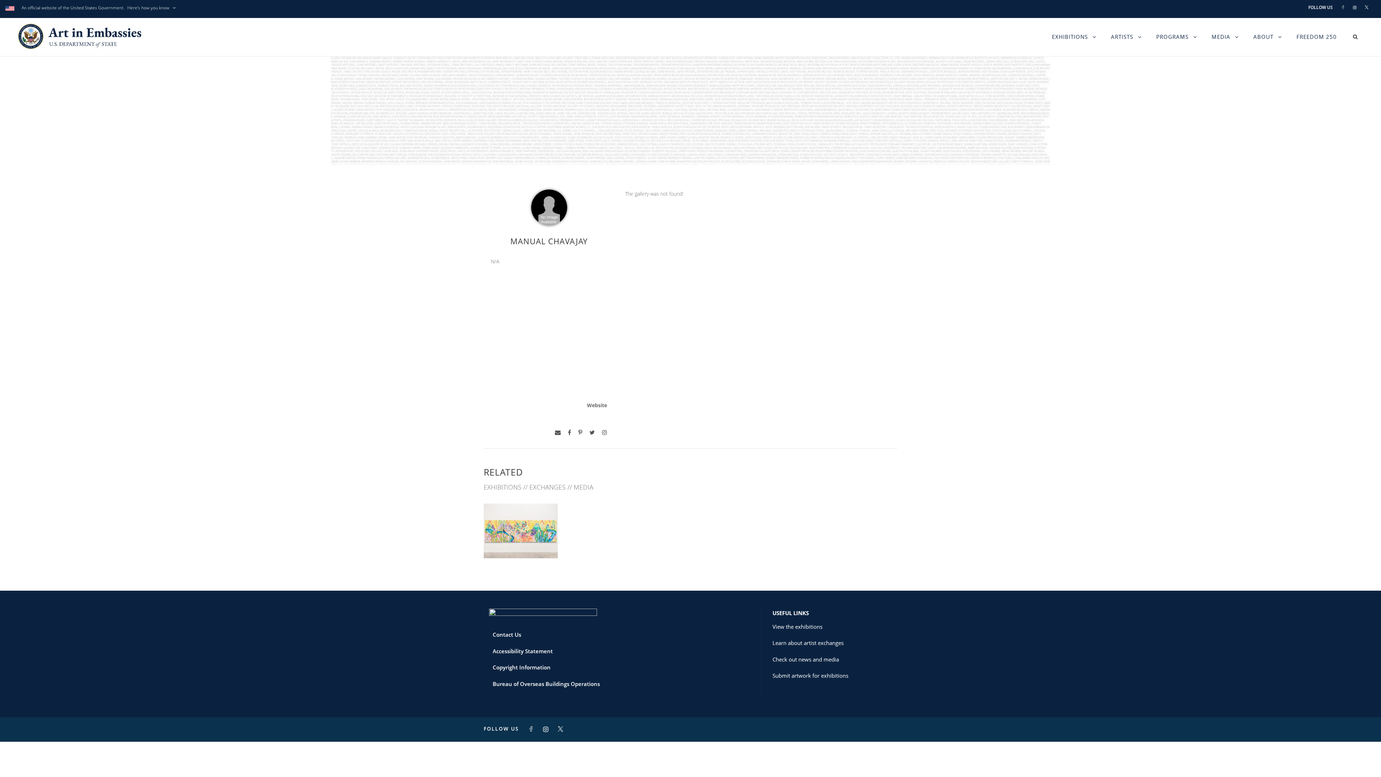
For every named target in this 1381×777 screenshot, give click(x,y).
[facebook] (569, 432)
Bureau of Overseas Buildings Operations (546, 683)
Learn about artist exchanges (808, 642)
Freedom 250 (1316, 36)
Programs (1172, 36)
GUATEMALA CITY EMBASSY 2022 (521, 539)
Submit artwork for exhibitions (810, 675)
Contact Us (507, 634)
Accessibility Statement (523, 651)
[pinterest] (580, 432)
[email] (558, 432)
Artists (1122, 36)
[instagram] (604, 432)
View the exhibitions (797, 626)
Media (1221, 36)
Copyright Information (522, 667)
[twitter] (592, 432)
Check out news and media (805, 659)
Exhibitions (1070, 36)
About (1263, 36)
